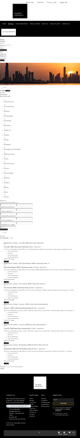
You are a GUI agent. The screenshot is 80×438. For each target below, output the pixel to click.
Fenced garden (8, 173)
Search (2, 39)
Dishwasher (7, 144)
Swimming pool (8, 101)
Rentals (10, 24)
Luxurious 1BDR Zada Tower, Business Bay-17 (18, 328)
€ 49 (8, 279)
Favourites (40, 2)
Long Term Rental (21, 24)
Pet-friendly (7, 120)
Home (4, 24)
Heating (6, 135)
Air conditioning (9, 106)
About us (45, 24)
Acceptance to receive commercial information (61, 414)
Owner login (30, 2)
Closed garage (8, 116)
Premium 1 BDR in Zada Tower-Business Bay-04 (18, 308)
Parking (6, 140)
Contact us (66, 24)
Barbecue (7, 178)
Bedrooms (3, 56)
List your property (8, 32)
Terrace (6, 159)
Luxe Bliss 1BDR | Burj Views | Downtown (16, 247)
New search (3, 94)
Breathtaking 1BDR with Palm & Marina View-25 (18, 349)
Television (7, 111)
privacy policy (59, 409)
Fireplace (7, 182)
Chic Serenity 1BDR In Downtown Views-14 (17, 287)
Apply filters (4, 229)
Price (5, 259)
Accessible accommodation (12, 149)
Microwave (7, 125)
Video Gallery (55, 24)
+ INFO (6, 261)
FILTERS (2, 41)
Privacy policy (45, 406)
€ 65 (8, 361)
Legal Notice (45, 404)
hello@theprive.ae (14, 411)
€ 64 (8, 259)
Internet (6, 168)
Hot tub (6, 197)
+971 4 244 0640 (14, 409)
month (12, 259)
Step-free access (9, 163)
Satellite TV (7, 130)
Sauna (6, 192)
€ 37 (8, 320)
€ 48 (8, 300)
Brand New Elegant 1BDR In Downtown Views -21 (19, 267)
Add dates (3, 50)
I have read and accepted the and (63, 409)
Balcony (6, 187)
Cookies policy (45, 402)
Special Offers (35, 24)
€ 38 (8, 340)
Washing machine (9, 154)
